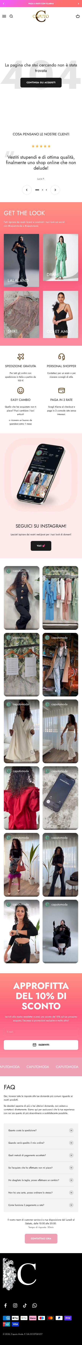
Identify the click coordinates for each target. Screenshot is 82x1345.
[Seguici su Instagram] (15, 1305)
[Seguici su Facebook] (5, 1305)
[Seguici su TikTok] (24, 1305)
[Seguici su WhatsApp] (34, 1305)
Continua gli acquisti (41, 82)
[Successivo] (78, 3)
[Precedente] (3, 3)
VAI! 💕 (41, 545)
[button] (21, 598)
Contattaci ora (41, 1238)
